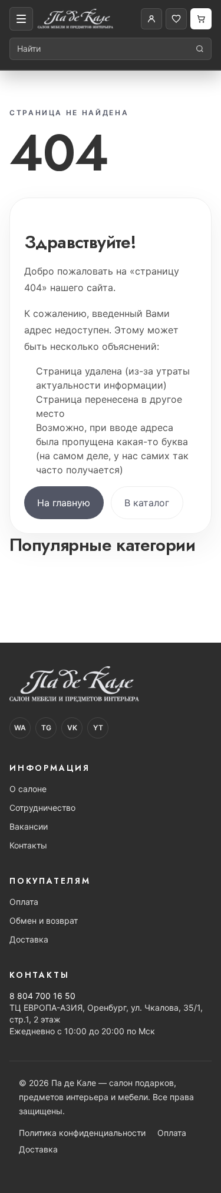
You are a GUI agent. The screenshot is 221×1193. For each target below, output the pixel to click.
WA (20, 727)
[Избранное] (176, 18)
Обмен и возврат (43, 920)
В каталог (146, 503)
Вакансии (28, 826)
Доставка (28, 939)
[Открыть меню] (21, 19)
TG (46, 727)
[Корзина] (201, 18)
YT (98, 727)
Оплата (23, 902)
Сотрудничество (42, 808)
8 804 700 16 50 (42, 996)
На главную (63, 503)
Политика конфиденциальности (82, 1133)
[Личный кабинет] (151, 18)
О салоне (28, 789)
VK (72, 727)
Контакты (28, 845)
